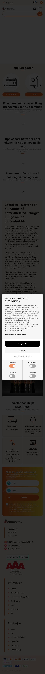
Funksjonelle (12, 373)
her (21, 330)
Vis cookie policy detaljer (22, 356)
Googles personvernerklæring (15, 335)
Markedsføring (32, 362)
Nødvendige (12, 362)
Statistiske (33, 373)
